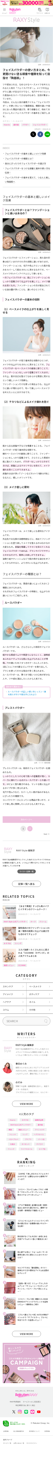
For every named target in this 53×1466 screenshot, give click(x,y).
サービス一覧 (7, 1443)
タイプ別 (42, 1149)
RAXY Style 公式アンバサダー (15, 921)
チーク (33, 921)
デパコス (39, 1144)
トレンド (12, 1134)
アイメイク (8, 994)
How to (7, 124)
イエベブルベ (13, 1139)
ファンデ (17, 943)
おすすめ (7, 943)
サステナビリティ (31, 1443)
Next (46, 834)
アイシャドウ (39, 1129)
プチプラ (28, 1139)
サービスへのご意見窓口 (32, 1402)
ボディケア (34, 994)
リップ (25, 1134)
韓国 (10, 1129)
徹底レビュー (9, 965)
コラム (6, 1009)
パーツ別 (41, 1139)
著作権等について (34, 1431)
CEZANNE (22, 965)
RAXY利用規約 (15, 1402)
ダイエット (26, 1144)
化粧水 (12, 1144)
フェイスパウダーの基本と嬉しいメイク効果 (25, 153)
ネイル (32, 1001)
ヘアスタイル (39, 1134)
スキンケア (8, 986)
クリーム (42, 921)
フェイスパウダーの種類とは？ (19, 158)
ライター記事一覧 (26, 871)
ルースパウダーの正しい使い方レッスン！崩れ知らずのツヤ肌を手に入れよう (27, 693)
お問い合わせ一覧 (19, 1443)
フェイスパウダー (40, 124)
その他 (32, 1009)
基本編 (16, 124)
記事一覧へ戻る (26, 884)
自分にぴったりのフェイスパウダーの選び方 (25, 163)
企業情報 (6, 1431)
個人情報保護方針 (18, 1431)
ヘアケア (7, 1001)
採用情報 (47, 1431)
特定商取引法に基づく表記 (25, 1405)
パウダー (25, 124)
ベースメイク (17, 121)
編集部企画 (39, 1120)
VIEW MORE (26, 1104)
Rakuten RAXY (16, 11)
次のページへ (26, 819)
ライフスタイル (26, 1149)
